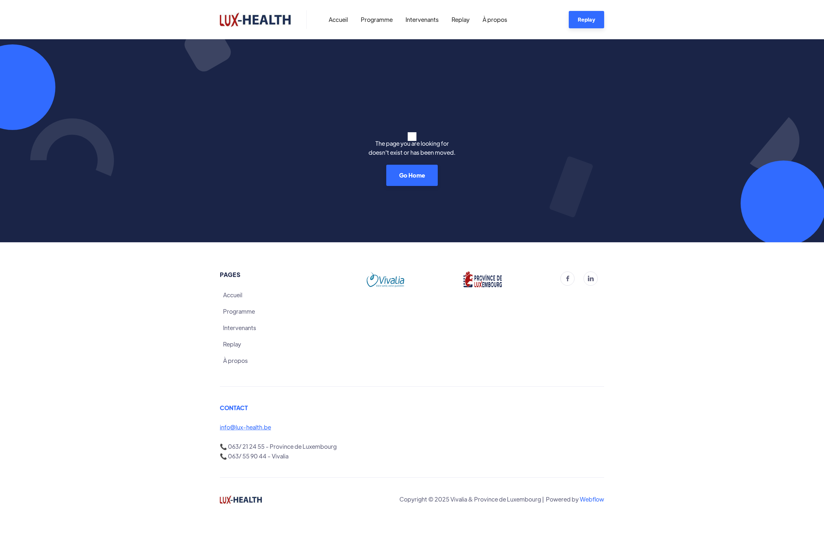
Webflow (592, 499)
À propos (494, 19)
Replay (461, 19)
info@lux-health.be (245, 427)
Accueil (338, 19)
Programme (377, 19)
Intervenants (422, 19)
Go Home (412, 175)
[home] (255, 19)
